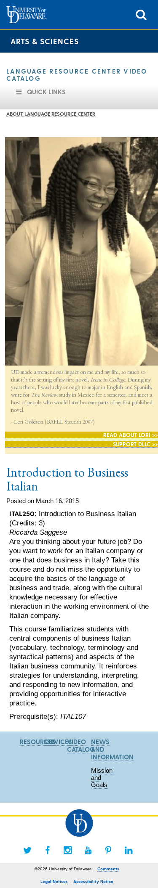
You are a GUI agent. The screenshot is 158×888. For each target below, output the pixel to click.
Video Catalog (81, 745)
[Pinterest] (108, 850)
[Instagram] (68, 850)
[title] (141, 14)
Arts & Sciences (45, 41)
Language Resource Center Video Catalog (76, 74)
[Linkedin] (128, 850)
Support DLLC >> (135, 444)
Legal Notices (54, 881)
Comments (108, 868)
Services (57, 741)
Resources (38, 741)
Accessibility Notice (93, 881)
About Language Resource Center (50, 114)
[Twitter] (27, 850)
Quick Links (46, 91)
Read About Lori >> (130, 435)
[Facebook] (47, 850)
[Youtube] (88, 850)
